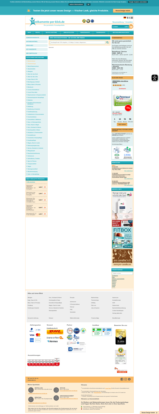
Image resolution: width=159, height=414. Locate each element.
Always (114, 283)
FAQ (71, 309)
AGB (113, 302)
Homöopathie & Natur (54, 300)
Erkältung (30, 305)
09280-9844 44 (32, 380)
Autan (113, 286)
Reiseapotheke (53, 310)
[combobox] (77, 42)
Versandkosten (97, 392)
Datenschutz (115, 305)
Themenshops (95, 300)
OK (88, 4)
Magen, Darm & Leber (54, 305)
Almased (114, 280)
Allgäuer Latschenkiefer (118, 278)
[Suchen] (107, 42)
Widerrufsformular (74, 318)
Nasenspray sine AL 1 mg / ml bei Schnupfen (30, 194)
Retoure (51, 318)
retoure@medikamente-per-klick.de (68, 390)
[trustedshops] (88, 21)
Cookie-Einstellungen (117, 310)
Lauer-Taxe (108, 388)
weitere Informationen (76, 4)
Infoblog (93, 302)
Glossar (72, 307)
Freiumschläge (95, 318)
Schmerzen (73, 301)
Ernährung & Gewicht (33, 308)
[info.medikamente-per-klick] (129, 379)
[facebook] (122, 379)
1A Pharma (115, 275)
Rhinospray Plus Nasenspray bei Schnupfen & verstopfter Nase (30, 200)
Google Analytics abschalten (138, 2)
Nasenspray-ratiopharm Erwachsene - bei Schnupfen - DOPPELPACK (30, 208)
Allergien (30, 297)
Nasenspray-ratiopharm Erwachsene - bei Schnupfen (30, 187)
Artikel (116, 26)
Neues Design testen (123, 11)
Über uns (93, 305)
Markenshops (94, 297)
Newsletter (73, 312)
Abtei (113, 277)
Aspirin (114, 285)
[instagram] (126, 379)
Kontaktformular (116, 300)
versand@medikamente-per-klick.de (69, 398)
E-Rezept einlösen (75, 304)
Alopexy (114, 281)
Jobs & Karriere (95, 308)
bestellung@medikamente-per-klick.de (37, 393)
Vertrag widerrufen (117, 313)
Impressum (115, 297)
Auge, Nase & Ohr (32, 300)
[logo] (46, 22)
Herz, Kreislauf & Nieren (55, 297)
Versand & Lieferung (33, 318)
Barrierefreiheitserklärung (119, 308)
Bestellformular (116, 318)
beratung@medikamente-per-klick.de (37, 402)
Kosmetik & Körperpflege (55, 302)
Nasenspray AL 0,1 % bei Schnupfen (31, 214)
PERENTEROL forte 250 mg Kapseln (120, 81)
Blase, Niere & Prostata (34, 302)
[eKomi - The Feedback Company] (84, 21)
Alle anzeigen (31, 182)
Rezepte (72, 297)
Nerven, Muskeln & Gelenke (56, 308)
